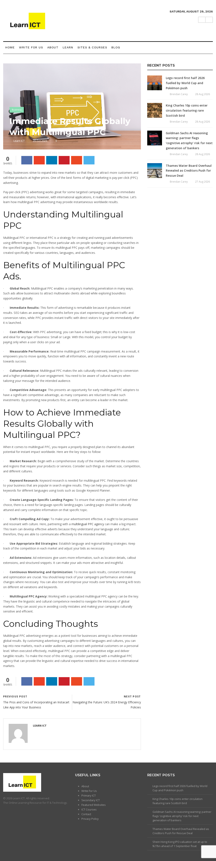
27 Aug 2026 (202, 181)
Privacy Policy (90, 819)
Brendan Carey (179, 94)
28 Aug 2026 (202, 94)
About (52, 47)
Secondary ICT (90, 800)
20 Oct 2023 (40, 141)
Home (10, 47)
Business (17, 109)
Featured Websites (93, 805)
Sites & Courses (92, 47)
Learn (68, 47)
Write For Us (31, 47)
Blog (115, 47)
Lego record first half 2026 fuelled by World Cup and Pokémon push (185, 83)
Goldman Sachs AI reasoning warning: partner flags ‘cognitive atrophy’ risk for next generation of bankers (182, 816)
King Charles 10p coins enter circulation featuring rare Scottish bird (187, 110)
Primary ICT (88, 795)
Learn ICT (19, 141)
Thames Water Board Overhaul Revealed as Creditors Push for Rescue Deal (189, 171)
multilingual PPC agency (88, 524)
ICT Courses (89, 809)
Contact (86, 814)
